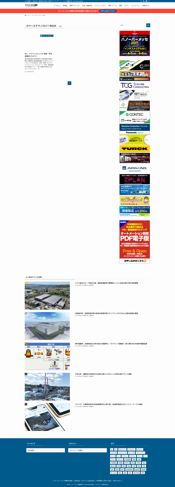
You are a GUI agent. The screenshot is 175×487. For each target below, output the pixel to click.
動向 (132, 463)
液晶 (144, 466)
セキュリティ (140, 453)
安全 (144, 463)
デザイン (125, 456)
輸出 (120, 473)
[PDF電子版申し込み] (135, 263)
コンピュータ (122, 453)
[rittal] (135, 162)
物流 (122, 469)
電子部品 (136, 473)
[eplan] (135, 184)
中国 (134, 459)
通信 (125, 473)
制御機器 (113, 463)
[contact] (146, 1)
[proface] (135, 194)
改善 (133, 466)
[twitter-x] (141, 1)
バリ (145, 456)
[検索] (149, 1)
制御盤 (121, 463)
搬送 (128, 466)
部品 (130, 473)
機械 (139, 466)
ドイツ (140, 456)
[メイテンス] (135, 110)
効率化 (127, 463)
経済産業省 (129, 469)
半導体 (138, 463)
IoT (116, 449)
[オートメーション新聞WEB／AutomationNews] (31, 5)
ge (112, 449)
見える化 (113, 473)
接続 (123, 466)
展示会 (113, 466)
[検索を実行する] (148, 25)
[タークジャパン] (135, 152)
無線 (117, 469)
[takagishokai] (135, 80)
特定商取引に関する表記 (104, 481)
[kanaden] (135, 216)
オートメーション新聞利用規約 (63, 481)
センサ (113, 456)
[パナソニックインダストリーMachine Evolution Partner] (135, 133)
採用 (118, 466)
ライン (113, 459)
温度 (112, 469)
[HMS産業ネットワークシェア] (135, 99)
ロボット (120, 459)
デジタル (132, 456)
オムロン (139, 449)
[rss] (143, 1)
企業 (139, 459)
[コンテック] (135, 123)
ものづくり (122, 449)
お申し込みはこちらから (108, 11)
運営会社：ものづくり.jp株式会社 (84, 481)
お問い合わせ (117, 481)
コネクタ (113, 453)
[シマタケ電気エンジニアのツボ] (135, 205)
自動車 (137, 469)
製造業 (143, 469)
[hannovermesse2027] (135, 55)
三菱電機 (127, 459)
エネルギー (131, 449)
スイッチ (131, 453)
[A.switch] (135, 144)
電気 (142, 473)
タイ (118, 456)
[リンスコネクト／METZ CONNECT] (135, 70)
